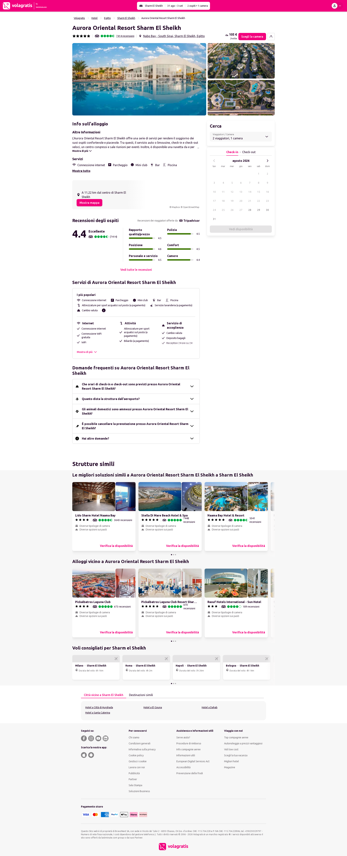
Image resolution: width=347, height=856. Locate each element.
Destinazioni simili (141, 695)
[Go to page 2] (173, 554)
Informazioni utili (185, 755)
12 (232, 191)
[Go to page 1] (171, 554)
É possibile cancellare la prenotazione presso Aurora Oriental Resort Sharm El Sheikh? (135, 426)
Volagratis (79, 18)
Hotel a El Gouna (152, 707)
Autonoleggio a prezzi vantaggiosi (243, 743)
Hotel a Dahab (209, 707)
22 (258, 200)
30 (267, 209)
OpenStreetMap (191, 207)
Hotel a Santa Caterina (97, 712)
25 (223, 209)
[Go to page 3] (175, 554)
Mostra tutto (81, 170)
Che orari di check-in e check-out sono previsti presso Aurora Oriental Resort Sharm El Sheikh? (131, 386)
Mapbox (176, 207)
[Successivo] (267, 161)
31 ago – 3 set (175, 5)
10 (214, 191)
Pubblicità (134, 773)
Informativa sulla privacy (142, 749)
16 (267, 191)
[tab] (103, 695)
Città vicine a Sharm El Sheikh (103, 695)
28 (249, 209)
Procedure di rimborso (188, 743)
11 (223, 191)
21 (249, 200)
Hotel (94, 18)
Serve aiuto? (183, 737)
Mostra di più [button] (85, 352)
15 (258, 191)
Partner (133, 779)
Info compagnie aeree (188, 749)
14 (249, 191)
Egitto (107, 18)
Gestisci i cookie (138, 761)
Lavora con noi (137, 767)
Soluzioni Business (139, 791)
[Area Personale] (337, 5)
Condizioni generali (139, 743)
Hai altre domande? (95, 438)
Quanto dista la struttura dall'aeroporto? (111, 398)
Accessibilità (183, 767)
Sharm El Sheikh (154, 5)
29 (258, 209)
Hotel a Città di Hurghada (99, 707)
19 (232, 200)
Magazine (229, 767)
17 (214, 200)
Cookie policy (136, 755)
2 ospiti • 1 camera (197, 5)
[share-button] (271, 36)
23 (267, 200)
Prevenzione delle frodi (189, 773)
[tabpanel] (173, 710)
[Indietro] (214, 161)
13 (240, 191)
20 (240, 200)
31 (214, 219)
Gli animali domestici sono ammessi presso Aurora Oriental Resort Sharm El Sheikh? (135, 411)
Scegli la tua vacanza (235, 755)
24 (214, 209)
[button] (139, 79)
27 (240, 209)
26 (232, 209)
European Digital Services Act (192, 761)
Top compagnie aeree (236, 737)
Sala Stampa (135, 785)
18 (223, 200)
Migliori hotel (231, 761)
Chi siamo (134, 737)
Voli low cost (231, 749)
